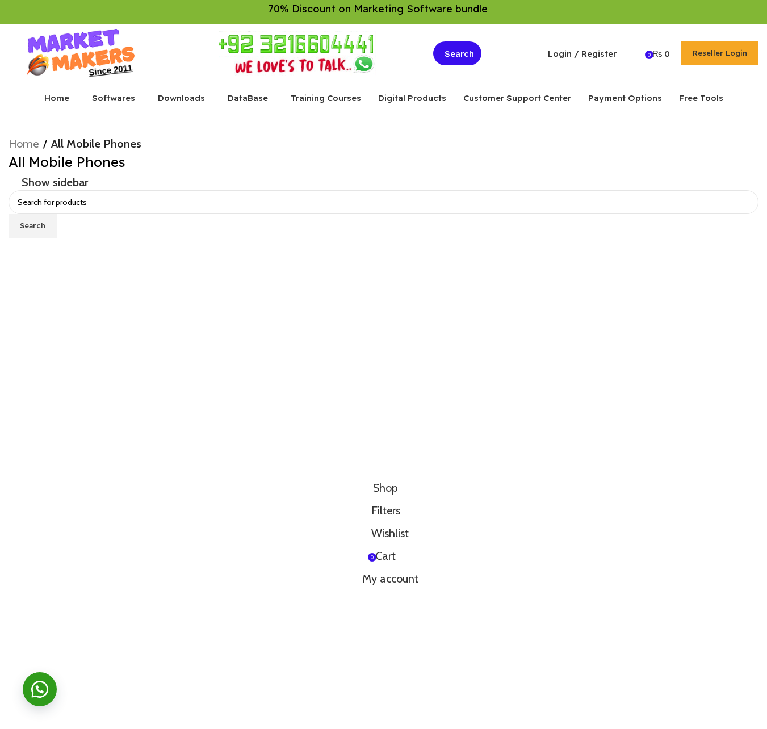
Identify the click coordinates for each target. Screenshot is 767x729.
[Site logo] (81, 52)
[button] (40, 689)
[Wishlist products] (632, 53)
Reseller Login (720, 52)
